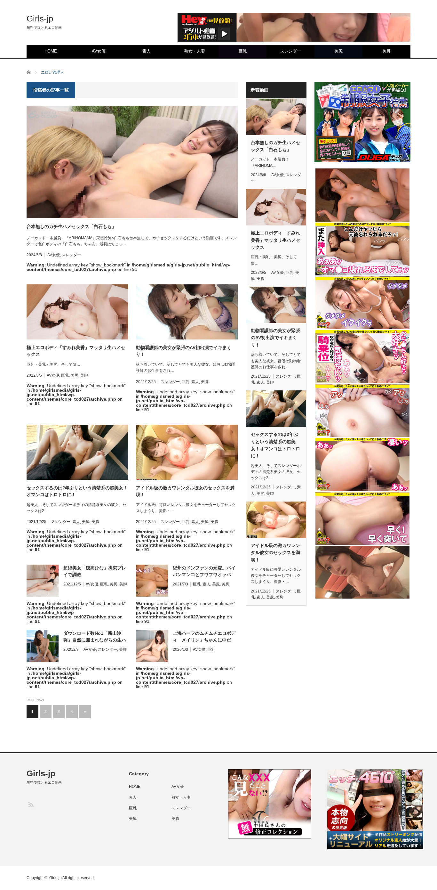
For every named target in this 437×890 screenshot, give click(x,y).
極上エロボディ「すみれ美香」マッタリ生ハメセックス (76, 351)
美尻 (338, 51)
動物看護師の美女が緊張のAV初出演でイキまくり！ (183, 351)
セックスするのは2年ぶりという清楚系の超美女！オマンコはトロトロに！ (77, 491)
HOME (50, 51)
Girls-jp (40, 18)
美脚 (386, 51)
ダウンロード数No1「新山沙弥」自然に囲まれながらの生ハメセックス (94, 637)
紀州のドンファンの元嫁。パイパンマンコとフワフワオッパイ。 (204, 571)
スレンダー (290, 51)
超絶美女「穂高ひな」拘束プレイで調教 (94, 571)
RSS (31, 804)
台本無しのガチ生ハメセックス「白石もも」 (71, 226)
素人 (146, 51)
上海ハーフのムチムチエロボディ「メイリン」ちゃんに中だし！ (204, 637)
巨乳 (242, 51)
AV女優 (99, 51)
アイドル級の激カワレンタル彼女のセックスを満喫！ (185, 491)
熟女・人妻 (194, 51)
